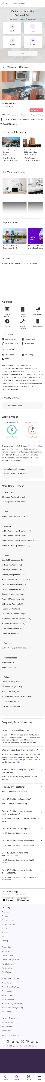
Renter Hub (6, 951)
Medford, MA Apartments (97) (13, 574)
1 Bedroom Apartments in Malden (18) (16, 497)
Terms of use (7, 1026)
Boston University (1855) (11, 682)
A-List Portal (7, 983)
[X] (22, 1041)
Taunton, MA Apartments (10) (13, 594)
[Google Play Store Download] (23, 899)
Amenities (24, 115)
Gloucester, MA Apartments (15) (14, 613)
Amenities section (14, 762)
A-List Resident (8, 999)
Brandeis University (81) (11, 701)
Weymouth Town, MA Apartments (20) (16, 618)
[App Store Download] (8, 899)
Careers (5, 916)
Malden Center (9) (9, 667)
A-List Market (7, 991)
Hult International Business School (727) (17, 696)
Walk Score (11, 422)
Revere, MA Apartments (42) (13, 599)
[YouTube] (27, 1041)
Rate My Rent (7, 955)
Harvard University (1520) (11, 691)
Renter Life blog (8, 968)
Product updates (8, 924)
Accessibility (6, 1030)
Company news (8, 920)
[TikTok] (37, 1041)
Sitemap (5, 940)
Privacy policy (7, 1022)
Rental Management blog (12, 1003)
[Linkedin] (13, 1041)
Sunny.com (6, 928)
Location (15, 115)
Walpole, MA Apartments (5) (12, 604)
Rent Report (7, 972)
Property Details (37, 115)
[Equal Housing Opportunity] (8, 1041)
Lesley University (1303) (11, 706)
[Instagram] (32, 1041)
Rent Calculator (8, 964)
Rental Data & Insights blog (12, 1007)
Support (5, 932)
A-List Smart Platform (10, 987)
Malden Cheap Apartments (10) (14, 516)
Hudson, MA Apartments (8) (12, 609)
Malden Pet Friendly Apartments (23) (16, 545)
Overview (5, 114)
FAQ (3, 936)
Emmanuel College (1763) (12, 686)
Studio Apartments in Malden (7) (14, 502)
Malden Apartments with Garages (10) (16, 531)
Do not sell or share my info (13, 1035)
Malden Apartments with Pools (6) (15, 536)
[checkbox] (12, 28)
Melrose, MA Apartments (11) (13, 565)
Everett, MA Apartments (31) (13, 560)
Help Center (6, 1011)
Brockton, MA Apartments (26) (13, 623)
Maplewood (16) (8, 662)
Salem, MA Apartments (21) (12, 633)
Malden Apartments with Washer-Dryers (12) (19, 540)
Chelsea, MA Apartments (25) (13, 569)
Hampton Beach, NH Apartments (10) (16, 579)
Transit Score (31, 422)
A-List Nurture (7, 995)
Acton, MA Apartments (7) (12, 628)
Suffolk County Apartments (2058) (15, 648)
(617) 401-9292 (8, 106)
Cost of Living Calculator (11, 960)
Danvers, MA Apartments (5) (13, 589)
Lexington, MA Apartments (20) (14, 584)
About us (5, 912)
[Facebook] (17, 1041)
